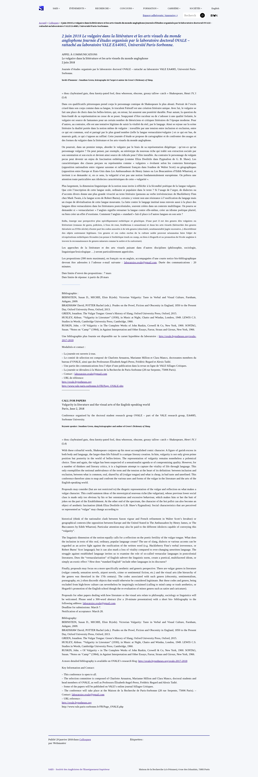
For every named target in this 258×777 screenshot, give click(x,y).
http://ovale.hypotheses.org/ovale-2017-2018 (162, 660)
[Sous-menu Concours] (133, 8)
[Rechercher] (202, 15)
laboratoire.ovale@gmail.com (140, 262)
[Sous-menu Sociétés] (201, 8)
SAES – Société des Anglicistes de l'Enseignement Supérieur (79, 769)
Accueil (42, 22)
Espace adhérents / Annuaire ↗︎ (160, 15)
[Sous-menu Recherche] (110, 8)
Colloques (54, 22)
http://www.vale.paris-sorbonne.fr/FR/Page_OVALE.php (92, 385)
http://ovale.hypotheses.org (77, 381)
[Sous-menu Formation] (157, 8)
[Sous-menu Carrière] (179, 8)
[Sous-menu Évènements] (85, 8)
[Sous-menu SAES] (59, 8)
